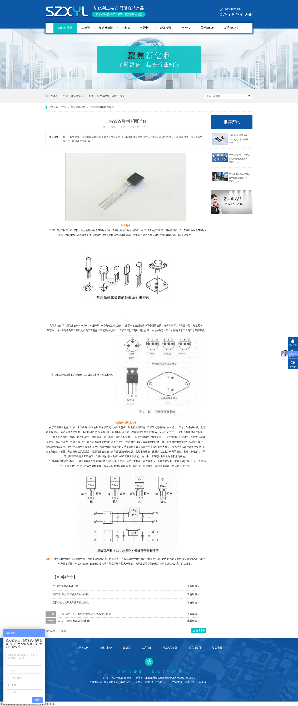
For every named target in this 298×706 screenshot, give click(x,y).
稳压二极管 (106, 647)
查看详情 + (193, 614)
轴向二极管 (118, 96)
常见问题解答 (78, 107)
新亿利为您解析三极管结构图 (74, 620)
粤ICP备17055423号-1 (156, 682)
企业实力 (185, 27)
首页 (64, 107)
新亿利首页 (65, 27)
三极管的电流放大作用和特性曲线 (70, 602)
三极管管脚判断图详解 (102, 107)
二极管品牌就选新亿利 (241, 135)
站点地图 (217, 647)
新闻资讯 (165, 27)
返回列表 (198, 630)
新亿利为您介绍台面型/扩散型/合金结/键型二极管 (84, 614)
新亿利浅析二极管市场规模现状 (246, 174)
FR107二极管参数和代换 (65, 586)
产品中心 (145, 27)
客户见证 (146, 647)
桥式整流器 (106, 27)
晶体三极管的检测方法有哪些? (245, 155)
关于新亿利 (208, 27)
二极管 (85, 27)
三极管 (126, 27)
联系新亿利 (231, 27)
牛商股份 (189, 682)
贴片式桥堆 (103, 96)
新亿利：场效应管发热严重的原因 (70, 594)
